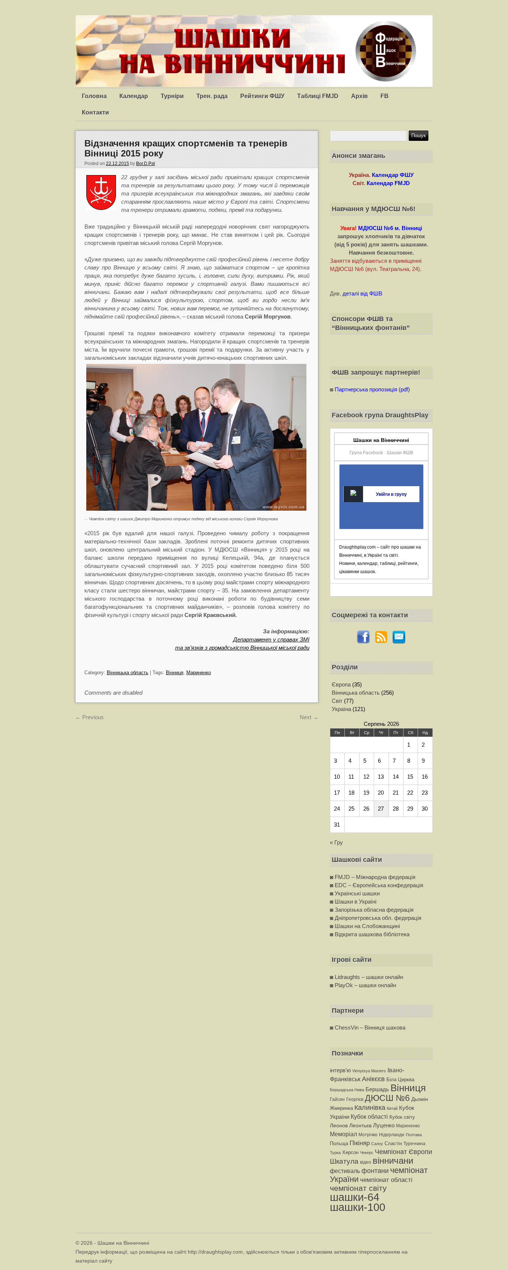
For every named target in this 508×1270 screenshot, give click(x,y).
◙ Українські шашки (355, 893)
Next (309, 717)
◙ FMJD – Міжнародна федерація (372, 877)
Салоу (377, 1143)
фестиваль (345, 1170)
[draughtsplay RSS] (381, 642)
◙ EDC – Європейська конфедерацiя (376, 885)
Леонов (339, 1125)
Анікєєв (373, 1079)
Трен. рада (212, 96)
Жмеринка (341, 1108)
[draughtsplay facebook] (363, 642)
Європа (341, 684)
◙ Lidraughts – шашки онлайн (366, 977)
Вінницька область (127, 672)
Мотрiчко (368, 1134)
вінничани (393, 1161)
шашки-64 (354, 1197)
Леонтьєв (360, 1125)
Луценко (384, 1125)
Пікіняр (360, 1143)
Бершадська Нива (347, 1090)
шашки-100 (357, 1207)
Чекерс (366, 1152)
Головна (94, 96)
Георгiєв (354, 1099)
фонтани (375, 1170)
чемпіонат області (386, 1179)
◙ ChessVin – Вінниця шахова (367, 1027)
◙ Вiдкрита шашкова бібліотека (369, 934)
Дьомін (419, 1099)
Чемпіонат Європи (403, 1152)
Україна (341, 709)
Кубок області (369, 1116)
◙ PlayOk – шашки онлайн (363, 985)
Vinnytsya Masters (369, 1071)
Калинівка (369, 1107)
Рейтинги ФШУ (262, 96)
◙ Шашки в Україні (353, 901)
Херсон (350, 1152)
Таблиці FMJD (317, 96)
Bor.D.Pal (145, 163)
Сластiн (393, 1143)
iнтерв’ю (340, 1070)
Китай (392, 1108)
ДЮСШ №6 (387, 1098)
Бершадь (377, 1089)
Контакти (95, 112)
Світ (337, 701)
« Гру (336, 842)
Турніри (172, 96)
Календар (133, 96)
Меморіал (343, 1134)
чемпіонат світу (358, 1188)
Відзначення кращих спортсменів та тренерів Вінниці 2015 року (185, 148)
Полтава (414, 1134)
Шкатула (344, 1161)
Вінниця (174, 672)
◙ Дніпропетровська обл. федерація (375, 918)
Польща (339, 1143)
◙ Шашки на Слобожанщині (365, 926)
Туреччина (414, 1143)
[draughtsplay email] (399, 642)
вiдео (365, 1162)
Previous (89, 717)
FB (384, 96)
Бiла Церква (400, 1079)
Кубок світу (402, 1117)
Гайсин (337, 1099)
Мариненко (198, 672)
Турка (335, 1152)
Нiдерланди (391, 1134)
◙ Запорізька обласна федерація (372, 910)
